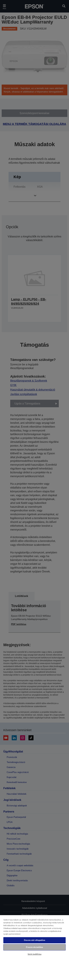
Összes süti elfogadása (34, 940)
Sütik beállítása (34, 954)
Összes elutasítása (34, 947)
